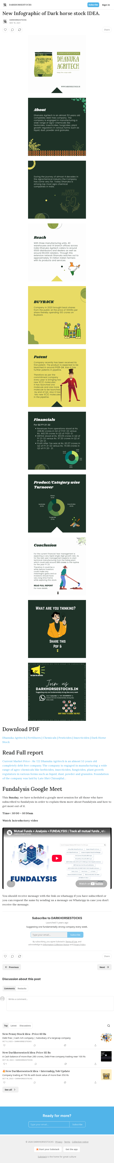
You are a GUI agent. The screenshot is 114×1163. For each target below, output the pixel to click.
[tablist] (15, 988)
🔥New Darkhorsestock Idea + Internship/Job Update (36, 1071)
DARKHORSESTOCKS (18, 20)
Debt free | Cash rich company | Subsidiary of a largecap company (36, 1037)
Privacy (58, 1141)
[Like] (5, 30)
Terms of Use (71, 941)
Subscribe (93, 4)
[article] (57, 1039)
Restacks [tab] (22, 988)
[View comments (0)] (12, 30)
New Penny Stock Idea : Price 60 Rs (24, 1034)
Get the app (72, 1149)
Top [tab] (6, 1025)
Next (102, 967)
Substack (42, 1156)
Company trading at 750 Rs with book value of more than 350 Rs (35, 1075)
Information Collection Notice (56, 944)
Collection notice (80, 1141)
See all (8, 1089)
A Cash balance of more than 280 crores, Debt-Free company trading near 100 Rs (44, 1056)
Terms (67, 1141)
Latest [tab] (14, 1025)
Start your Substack (49, 1149)
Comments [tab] (9, 988)
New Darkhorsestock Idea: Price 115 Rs (26, 1052)
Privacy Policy (79, 944)
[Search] (109, 1026)
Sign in (106, 4)
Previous (14, 967)
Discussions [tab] (25, 1025)
